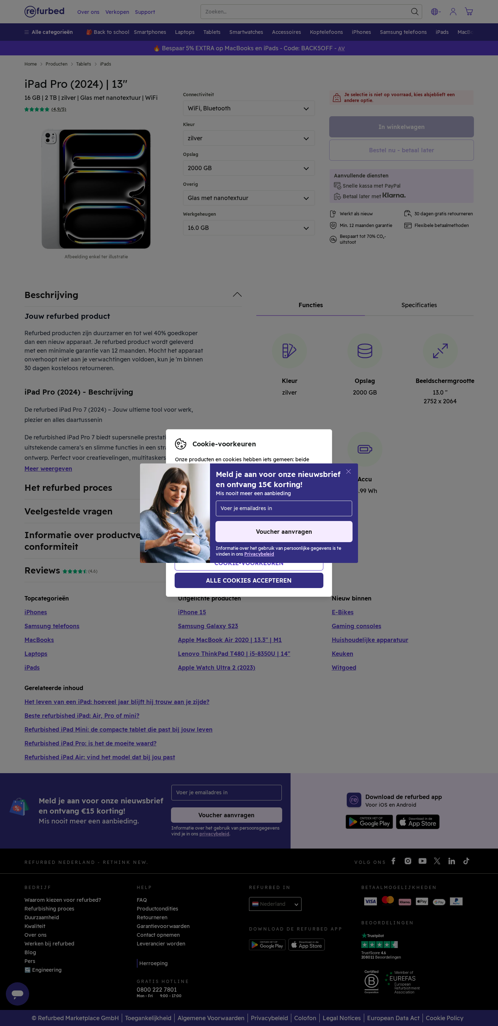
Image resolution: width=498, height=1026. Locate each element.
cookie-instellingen (261, 505)
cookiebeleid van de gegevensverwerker (226, 528)
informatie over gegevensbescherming (224, 520)
